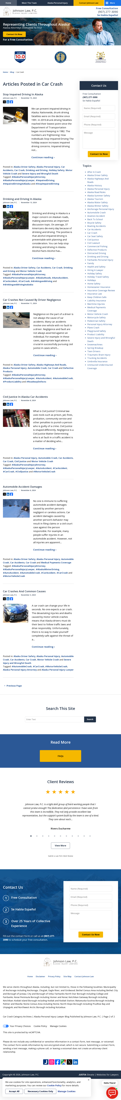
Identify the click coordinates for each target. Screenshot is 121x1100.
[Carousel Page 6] (60, 836)
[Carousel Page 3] (43, 836)
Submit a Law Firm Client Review (60, 856)
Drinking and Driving (37, 170)
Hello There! (110, 1083)
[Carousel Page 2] (37, 836)
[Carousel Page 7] (66, 836)
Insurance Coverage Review (101, 290)
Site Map (67, 976)
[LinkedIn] (75, 1062)
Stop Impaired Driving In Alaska (23, 94)
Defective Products (97, 249)
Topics (87, 166)
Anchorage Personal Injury (100, 209)
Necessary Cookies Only (40, 1091)
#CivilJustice (21, 471)
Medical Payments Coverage (56, 562)
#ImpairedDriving (45, 180)
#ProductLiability (12, 381)
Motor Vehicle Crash (31, 271)
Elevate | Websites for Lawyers (99, 1074)
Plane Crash (93, 327)
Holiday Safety (56, 170)
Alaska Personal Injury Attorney (20, 669)
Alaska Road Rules (96, 192)
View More (60, 845)
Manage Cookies (58, 1026)
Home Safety (93, 283)
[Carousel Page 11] (90, 836)
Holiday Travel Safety (98, 276)
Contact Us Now (14, 34)
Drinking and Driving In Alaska (22, 199)
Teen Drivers (93, 351)
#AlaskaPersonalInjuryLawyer (19, 180)
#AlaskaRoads (43, 277)
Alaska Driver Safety (24, 166)
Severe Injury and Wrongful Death (40, 173)
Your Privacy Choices (20, 1026)
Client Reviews (60, 781)
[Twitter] (69, 1062)
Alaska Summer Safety (98, 195)
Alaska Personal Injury (58, 3)
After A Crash (94, 172)
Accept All (14, 1091)
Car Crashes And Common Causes (24, 591)
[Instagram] (51, 1062)
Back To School (95, 219)
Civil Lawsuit (93, 243)
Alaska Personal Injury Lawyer (58, 669)
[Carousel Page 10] (84, 836)
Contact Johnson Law (88, 3)
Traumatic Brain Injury (98, 354)
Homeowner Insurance (98, 287)
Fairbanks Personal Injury (100, 259)
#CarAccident (10, 281)
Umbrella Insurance (97, 361)
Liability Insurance (96, 300)
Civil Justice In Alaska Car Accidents (25, 396)
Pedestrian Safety (96, 320)
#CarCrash (24, 281)
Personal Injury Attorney (99, 324)
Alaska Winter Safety (97, 205)
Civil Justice (20, 461)
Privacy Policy (54, 976)
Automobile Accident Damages (22, 486)
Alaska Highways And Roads (51, 364)
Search (90, 719)
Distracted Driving (96, 253)
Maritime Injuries (96, 304)
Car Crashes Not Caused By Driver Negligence (32, 299)
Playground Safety (96, 331)
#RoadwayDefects (36, 381)
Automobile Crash (37, 368)
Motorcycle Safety (96, 317)
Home (8, 3)
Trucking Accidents (97, 358)
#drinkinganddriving (41, 281)
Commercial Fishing (97, 246)
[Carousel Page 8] (72, 836)
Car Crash (19, 170)
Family (90, 263)
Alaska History (94, 185)
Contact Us (98, 85)
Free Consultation (107, 8)
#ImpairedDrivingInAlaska (17, 183)
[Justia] (45, 1062)
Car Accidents (44, 267)
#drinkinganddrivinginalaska (18, 284)
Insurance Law (94, 293)
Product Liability (95, 334)
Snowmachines (94, 344)
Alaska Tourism (95, 199)
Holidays (91, 280)
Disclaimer (40, 976)
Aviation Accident (96, 215)
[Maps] (63, 1062)
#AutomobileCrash (63, 378)
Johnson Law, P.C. (30, 1074)
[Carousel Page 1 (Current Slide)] (31, 836)
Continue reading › (42, 157)
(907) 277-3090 (108, 12)
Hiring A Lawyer (95, 270)
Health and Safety (96, 266)
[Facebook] (57, 1062)
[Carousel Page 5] (55, 836)
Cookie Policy (40, 1026)
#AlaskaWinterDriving (47, 569)
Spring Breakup (95, 347)
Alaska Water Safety (97, 202)
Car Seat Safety (95, 236)
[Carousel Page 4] (49, 836)
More (112, 3)
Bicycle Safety (94, 222)
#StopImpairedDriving (47, 183)
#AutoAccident (60, 277)
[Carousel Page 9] (78, 836)
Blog (12, 72)
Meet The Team (29, 3)
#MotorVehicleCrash (44, 471)
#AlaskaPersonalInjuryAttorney (28, 176)
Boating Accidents (96, 226)
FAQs (60, 756)
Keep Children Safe (96, 297)
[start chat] (112, 1093)
